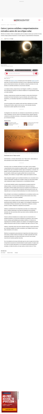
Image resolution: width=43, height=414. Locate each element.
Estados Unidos (13, 80)
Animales (16, 252)
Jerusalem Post (3, 24)
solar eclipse (3, 252)
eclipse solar (34, 80)
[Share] (2, 39)
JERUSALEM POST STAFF (9, 77)
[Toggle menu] (2, 20)
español (8, 24)
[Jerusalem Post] (21, 20)
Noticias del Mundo (13, 24)
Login (39, 20)
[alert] (9, 401)
